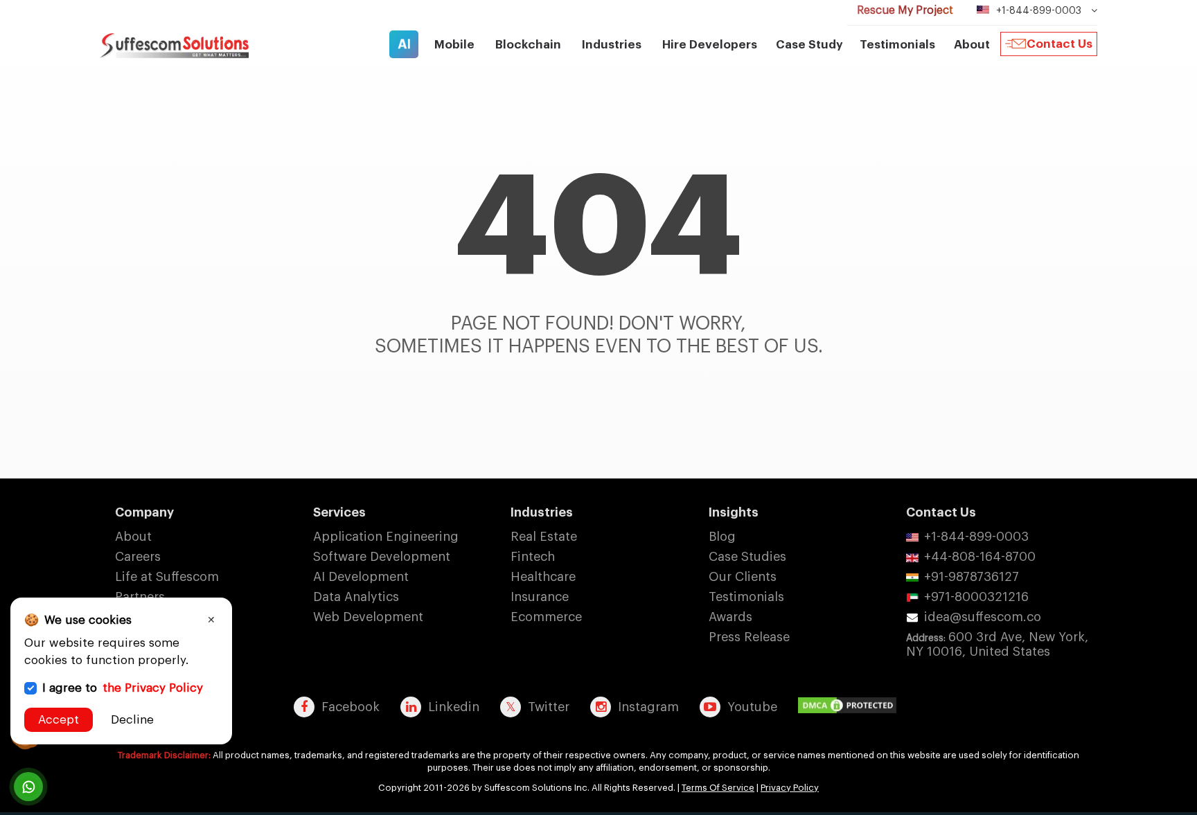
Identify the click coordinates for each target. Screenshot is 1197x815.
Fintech (533, 556)
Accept (58, 720)
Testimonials (897, 45)
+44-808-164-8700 (980, 556)
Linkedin (453, 707)
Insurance (540, 597)
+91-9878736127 (971, 577)
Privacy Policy (790, 787)
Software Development (381, 556)
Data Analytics (356, 597)
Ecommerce (546, 617)
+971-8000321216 (976, 597)
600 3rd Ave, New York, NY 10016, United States (997, 644)
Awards (730, 617)
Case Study (809, 45)
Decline (132, 720)
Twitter (548, 707)
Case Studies (747, 556)
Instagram (648, 707)
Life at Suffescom (167, 577)
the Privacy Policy (153, 688)
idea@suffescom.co (982, 617)
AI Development (361, 577)
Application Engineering (386, 536)
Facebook (350, 707)
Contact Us (1059, 44)
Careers (138, 556)
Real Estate (544, 536)
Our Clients (743, 577)
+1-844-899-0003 (976, 536)
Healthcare (543, 577)
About (133, 536)
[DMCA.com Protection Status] (850, 706)
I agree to (122, 688)
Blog (722, 536)
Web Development (368, 617)
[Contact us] (28, 786)
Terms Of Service (718, 787)
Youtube (752, 707)
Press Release (749, 637)
